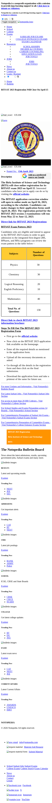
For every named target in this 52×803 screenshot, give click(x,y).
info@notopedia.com (28, 742)
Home (9, 27)
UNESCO (11, 707)
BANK (10, 561)
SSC (9, 494)
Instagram (27, 795)
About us (11, 69)
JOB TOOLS (32, 56)
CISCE (10, 599)
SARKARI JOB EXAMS (31, 36)
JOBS (31, 61)
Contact (10, 778)
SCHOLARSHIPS (31, 46)
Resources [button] (11, 44)
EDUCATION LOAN (32, 54)
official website (21, 194)
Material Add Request (33, 747)
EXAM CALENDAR (31, 41)
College (10, 32)
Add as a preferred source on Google (37, 176)
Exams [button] (10, 34)
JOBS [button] (9, 59)
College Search (27, 768)
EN (6, 19)
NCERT (10, 602)
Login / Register (14, 74)
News (9, 66)
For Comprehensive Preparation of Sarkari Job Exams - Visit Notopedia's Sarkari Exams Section (25, 416)
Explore (4, 478)
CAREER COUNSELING (32, 51)
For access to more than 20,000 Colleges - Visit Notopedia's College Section (21, 402)
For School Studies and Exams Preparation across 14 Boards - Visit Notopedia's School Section (24, 409)
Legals (9, 781)
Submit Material (36, 752)
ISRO (9, 710)
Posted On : (20, 171)
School (10, 29)
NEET (9, 489)
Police (9, 566)
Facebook (27, 785)
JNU (9, 638)
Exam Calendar (41, 768)
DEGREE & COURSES (32, 49)
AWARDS (11, 705)
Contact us (11, 71)
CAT (9, 525)
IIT (8, 527)
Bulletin (10, 84)
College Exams (13, 768)
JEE (8, 491)
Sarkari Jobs (18, 766)
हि (12, 19)
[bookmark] (4, 120)
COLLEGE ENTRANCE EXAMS (31, 39)
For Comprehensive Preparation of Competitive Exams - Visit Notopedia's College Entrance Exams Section (25, 423)
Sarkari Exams (31, 766)
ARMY (10, 563)
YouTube (26, 799)
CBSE (9, 597)
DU (8, 635)
